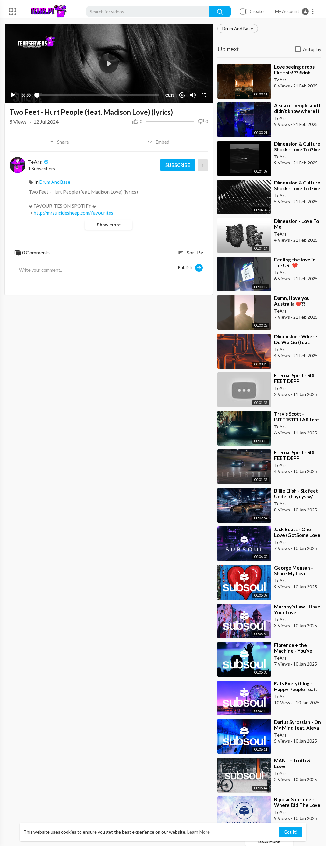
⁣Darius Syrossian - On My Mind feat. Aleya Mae (297, 727)
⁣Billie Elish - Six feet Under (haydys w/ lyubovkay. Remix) (296, 496)
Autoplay (312, 49)
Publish (186, 267)
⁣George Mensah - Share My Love (293, 570)
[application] (109, 63)
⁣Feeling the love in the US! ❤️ (294, 262)
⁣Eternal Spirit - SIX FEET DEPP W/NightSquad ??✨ (296, 458)
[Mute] (193, 95)
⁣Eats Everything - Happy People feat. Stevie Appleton (295, 689)
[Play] (13, 95)
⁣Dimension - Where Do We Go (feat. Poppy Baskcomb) (295, 342)
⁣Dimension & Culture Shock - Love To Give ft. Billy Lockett (297, 188)
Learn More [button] (198, 832)
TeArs (35, 162)
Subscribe (177, 165)
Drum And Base (237, 28)
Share (63, 142)
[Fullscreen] (204, 95)
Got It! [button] (291, 832)
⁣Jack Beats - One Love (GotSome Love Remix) (297, 535)
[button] (294, 11)
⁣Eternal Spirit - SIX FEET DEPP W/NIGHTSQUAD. (294, 381)
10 (182, 95)
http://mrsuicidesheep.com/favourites (73, 213)
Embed (162, 142)
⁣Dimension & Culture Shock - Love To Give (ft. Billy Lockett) (297, 149)
